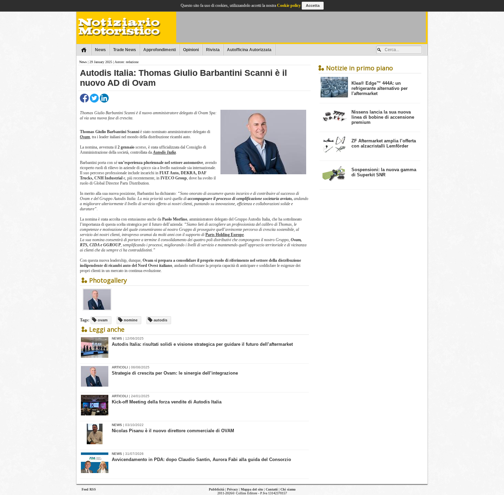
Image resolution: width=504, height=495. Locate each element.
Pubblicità (216, 489)
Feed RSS (89, 489)
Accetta (313, 5)
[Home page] (83, 49)
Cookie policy (289, 5)
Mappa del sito (252, 489)
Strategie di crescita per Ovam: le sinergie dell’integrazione (175, 373)
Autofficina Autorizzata (249, 49)
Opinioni (191, 49)
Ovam (85, 136)
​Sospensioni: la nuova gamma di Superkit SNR (383, 172)
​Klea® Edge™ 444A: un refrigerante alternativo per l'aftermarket (379, 88)
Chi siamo (288, 489)
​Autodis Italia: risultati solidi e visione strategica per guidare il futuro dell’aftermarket (202, 344)
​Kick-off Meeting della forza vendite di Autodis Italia (166, 401)
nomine (130, 320)
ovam (102, 320)
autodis (160, 320)
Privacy (232, 489)
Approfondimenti (159, 49)
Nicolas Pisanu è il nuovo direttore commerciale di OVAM (173, 430)
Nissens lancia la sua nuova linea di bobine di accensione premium (382, 117)
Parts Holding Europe (224, 234)
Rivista (213, 49)
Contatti (272, 489)
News (100, 49)
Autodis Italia (164, 152)
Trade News (124, 49)
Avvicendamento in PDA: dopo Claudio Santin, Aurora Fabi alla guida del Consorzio (201, 459)
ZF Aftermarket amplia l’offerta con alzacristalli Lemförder (383, 143)
